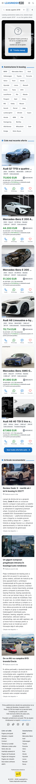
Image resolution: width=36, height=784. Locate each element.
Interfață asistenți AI (8, 751)
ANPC (4, 764)
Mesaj (22, 191)
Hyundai (25, 756)
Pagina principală (7, 733)
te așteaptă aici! (25, 720)
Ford (23, 751)
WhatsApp (14, 191)
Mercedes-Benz (27, 736)
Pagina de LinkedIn (8, 759)
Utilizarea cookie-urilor (9, 746)
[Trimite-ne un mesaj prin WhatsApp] (8, 724)
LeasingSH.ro (23, 779)
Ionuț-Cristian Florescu (18, 774)
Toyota (24, 744)
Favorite (30, 191)
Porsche (25, 746)
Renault (24, 761)
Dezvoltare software (8, 761)
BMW (24, 733)
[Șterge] (23, 9)
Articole (4, 738)
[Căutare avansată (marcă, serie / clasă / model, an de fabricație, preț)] (32, 10)
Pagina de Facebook (8, 754)
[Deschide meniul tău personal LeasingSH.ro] (29, 3)
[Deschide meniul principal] (3, 3)
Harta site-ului (6, 749)
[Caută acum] (27, 9)
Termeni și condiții (7, 744)
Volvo (24, 749)
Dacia (24, 764)
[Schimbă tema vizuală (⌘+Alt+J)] (33, 3)
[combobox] (16, 10)
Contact (4, 741)
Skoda (24, 754)
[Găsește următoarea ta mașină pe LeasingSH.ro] (14, 3)
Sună (5, 191)
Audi (23, 738)
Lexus (24, 759)
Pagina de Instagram (8, 756)
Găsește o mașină (7, 736)
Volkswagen (26, 741)
